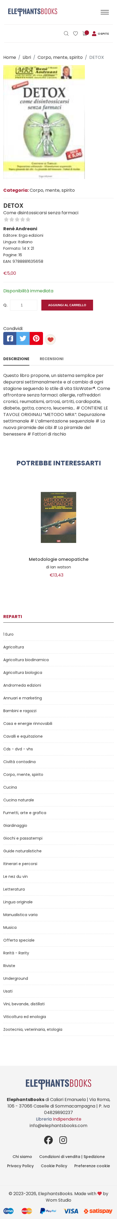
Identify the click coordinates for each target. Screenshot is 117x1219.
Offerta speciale (19, 940)
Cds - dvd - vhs (18, 749)
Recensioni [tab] (51, 358)
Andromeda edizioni (22, 685)
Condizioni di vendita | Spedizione (72, 1156)
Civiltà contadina (19, 761)
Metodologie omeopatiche (58, 559)
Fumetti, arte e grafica (24, 812)
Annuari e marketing (22, 698)
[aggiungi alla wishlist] (50, 339)
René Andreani (20, 229)
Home (9, 57)
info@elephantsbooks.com (58, 1125)
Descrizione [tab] (16, 358)
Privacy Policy (20, 1166)
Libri (27, 57)
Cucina (10, 787)
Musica (10, 927)
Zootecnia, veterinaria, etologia (32, 1029)
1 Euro (8, 634)
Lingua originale (18, 902)
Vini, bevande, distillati (24, 1004)
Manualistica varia (20, 914)
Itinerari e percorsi (20, 863)
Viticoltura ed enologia (24, 1016)
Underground (15, 978)
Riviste (9, 965)
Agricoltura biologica (22, 672)
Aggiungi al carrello (67, 305)
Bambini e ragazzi (19, 711)
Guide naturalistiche (22, 851)
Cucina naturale (18, 800)
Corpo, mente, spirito (60, 57)
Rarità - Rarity (16, 953)
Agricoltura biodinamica (26, 660)
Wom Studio (58, 1200)
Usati (8, 991)
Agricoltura (13, 647)
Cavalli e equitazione (23, 736)
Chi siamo (22, 1156)
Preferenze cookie (92, 1166)
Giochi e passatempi (22, 838)
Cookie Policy (54, 1166)
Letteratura (14, 889)
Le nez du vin (15, 876)
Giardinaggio (15, 825)
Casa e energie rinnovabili (27, 723)
